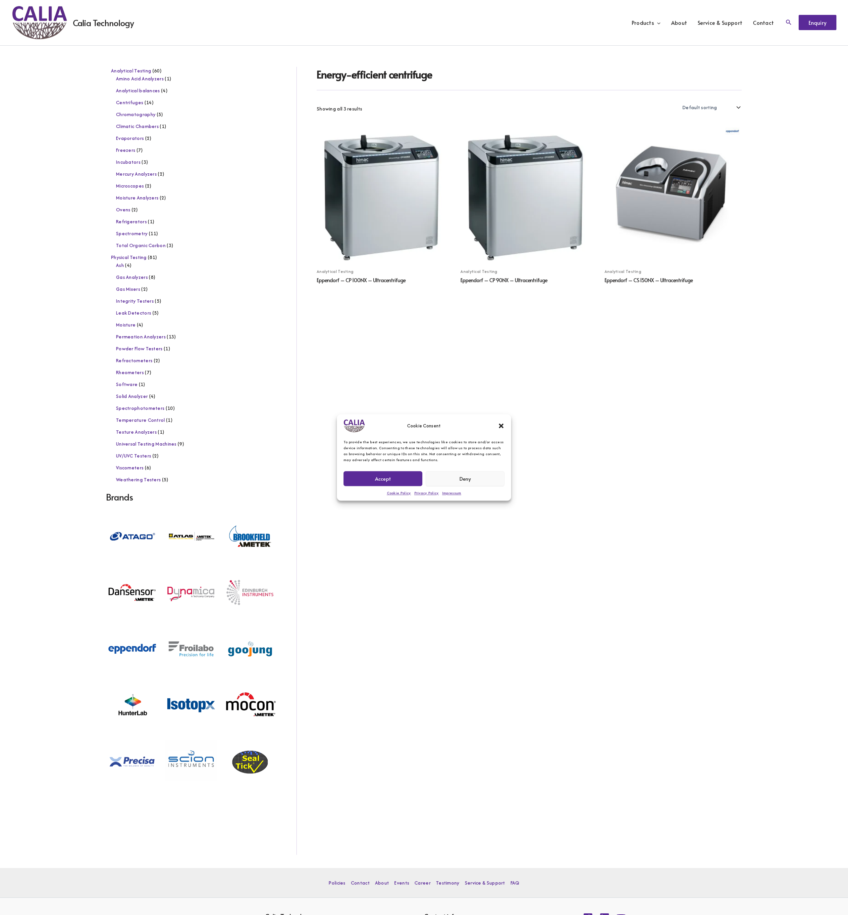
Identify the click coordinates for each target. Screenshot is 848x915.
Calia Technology (103, 22)
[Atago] (132, 535)
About (679, 22)
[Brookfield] (250, 535)
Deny (465, 478)
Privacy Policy (426, 493)
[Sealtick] (250, 761)
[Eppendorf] (132, 648)
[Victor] (250, 817)
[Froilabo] (191, 648)
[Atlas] (191, 535)
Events (401, 883)
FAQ (514, 883)
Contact (763, 22)
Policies (337, 883)
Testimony (447, 883)
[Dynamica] (191, 591)
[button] (501, 425)
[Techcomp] (132, 817)
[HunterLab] (132, 704)
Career (422, 883)
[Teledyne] (191, 817)
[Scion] (191, 761)
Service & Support (720, 22)
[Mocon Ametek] (250, 704)
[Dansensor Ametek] (132, 591)
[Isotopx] (191, 704)
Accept (383, 478)
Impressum (451, 493)
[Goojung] (250, 648)
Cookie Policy (399, 493)
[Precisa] (132, 761)
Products (643, 22)
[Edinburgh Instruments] (250, 591)
